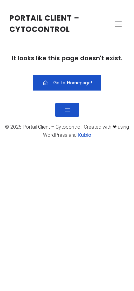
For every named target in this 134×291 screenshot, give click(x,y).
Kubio (84, 135)
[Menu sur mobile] (118, 23)
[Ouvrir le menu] (67, 110)
